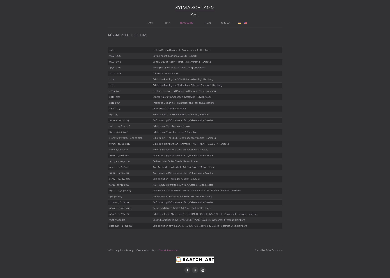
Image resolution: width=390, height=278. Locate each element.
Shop (167, 23)
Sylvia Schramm (195, 7)
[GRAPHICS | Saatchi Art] (195, 259)
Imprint (119, 250)
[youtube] (203, 270)
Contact (226, 23)
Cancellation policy (146, 250)
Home (150, 23)
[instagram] (196, 270)
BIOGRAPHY (186, 23)
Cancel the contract (169, 250)
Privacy (129, 250)
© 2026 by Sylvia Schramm (268, 250)
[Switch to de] (240, 23)
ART (195, 14)
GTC (110, 250)
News (207, 23)
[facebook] (188, 270)
